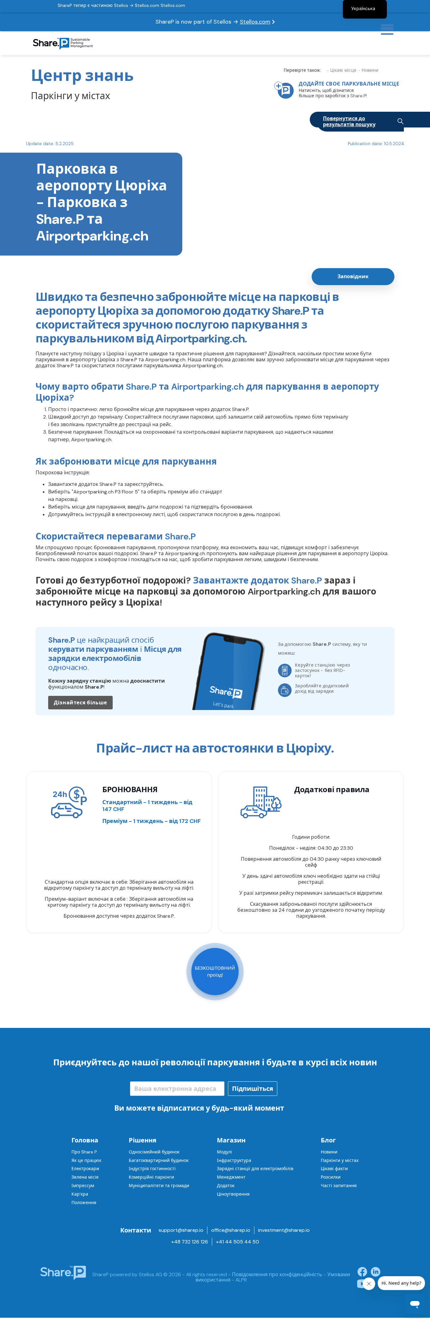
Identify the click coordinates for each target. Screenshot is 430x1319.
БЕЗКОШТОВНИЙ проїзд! (215, 971)
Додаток (226, 1185)
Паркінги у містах (340, 1160)
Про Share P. (84, 1152)
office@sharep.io (230, 1230)
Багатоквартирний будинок (159, 1160)
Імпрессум (82, 1185)
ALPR (241, 1280)
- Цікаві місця (341, 70)
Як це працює (86, 1160)
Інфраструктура (234, 1160)
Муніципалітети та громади (159, 1185)
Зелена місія (85, 1177)
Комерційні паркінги (151, 1177)
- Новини (368, 70)
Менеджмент (231, 1177)
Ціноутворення (233, 1194)
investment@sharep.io (284, 1230)
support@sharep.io (181, 1230)
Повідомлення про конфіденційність (277, 1274)
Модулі (224, 1152)
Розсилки (331, 1177)
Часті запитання (339, 1185)
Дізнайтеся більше (80, 702)
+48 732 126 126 (189, 1241)
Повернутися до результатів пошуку (349, 121)
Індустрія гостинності (152, 1168)
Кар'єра (79, 1194)
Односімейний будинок (154, 1152)
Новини (329, 1152)
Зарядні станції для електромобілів (255, 1168)
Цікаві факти (334, 1168)
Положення (83, 1202)
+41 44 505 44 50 (237, 1241)
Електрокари (85, 1168)
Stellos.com (255, 21)
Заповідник (353, 276)
